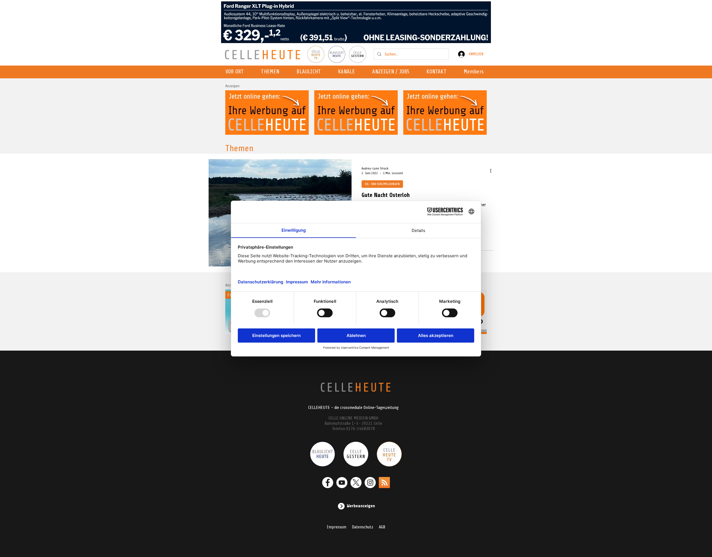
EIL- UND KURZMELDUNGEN (382, 184)
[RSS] (384, 482)
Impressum (336, 526)
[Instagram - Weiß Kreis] (370, 482)
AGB (382, 526)
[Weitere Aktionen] (492, 170)
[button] (348, 72)
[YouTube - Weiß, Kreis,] (341, 482)
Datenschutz (362, 526)
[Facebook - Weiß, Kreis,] (327, 482)
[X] (356, 482)
